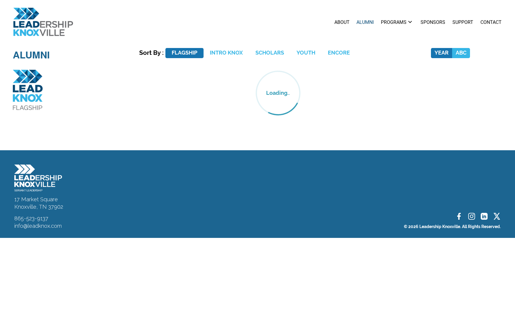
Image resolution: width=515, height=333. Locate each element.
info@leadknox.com (38, 226)
